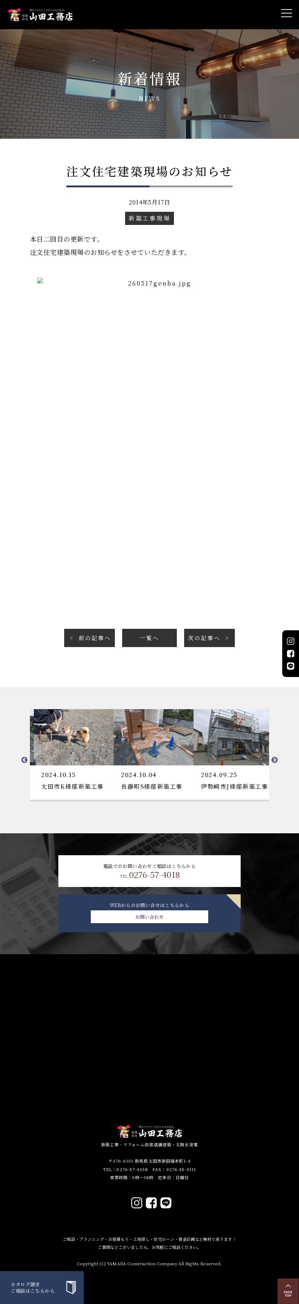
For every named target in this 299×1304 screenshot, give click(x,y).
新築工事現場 (149, 218)
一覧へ (149, 638)
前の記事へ (95, 638)
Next (274, 760)
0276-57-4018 (150, 874)
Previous (24, 760)
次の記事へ (204, 638)
